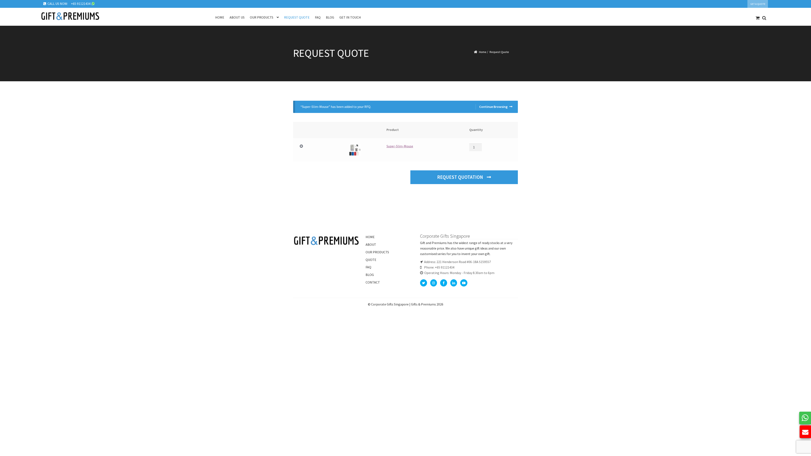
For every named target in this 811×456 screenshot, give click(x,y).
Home (219, 17)
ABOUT (371, 244)
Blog (330, 17)
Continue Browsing (493, 106)
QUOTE (371, 260)
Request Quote (297, 17)
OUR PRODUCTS (377, 252)
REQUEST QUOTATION (460, 177)
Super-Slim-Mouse (399, 146)
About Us (237, 17)
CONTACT (373, 282)
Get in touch (350, 17)
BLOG (370, 275)
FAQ (368, 267)
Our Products (261, 17)
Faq (318, 17)
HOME (370, 237)
